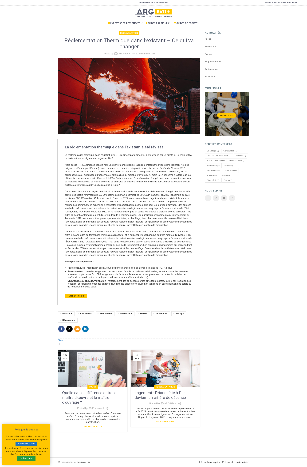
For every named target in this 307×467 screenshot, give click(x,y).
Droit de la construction (219, 156)
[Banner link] (227, 114)
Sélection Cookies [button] (26, 443)
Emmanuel (98, 408)
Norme (143, 314)
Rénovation (68, 320)
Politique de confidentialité (235, 462)
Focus (93, 387)
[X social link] (69, 329)
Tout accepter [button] (26, 458)
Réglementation (129, 33)
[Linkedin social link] (85, 329)
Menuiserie (106, 314)
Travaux (212, 175)
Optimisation (211, 69)
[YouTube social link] (224, 198)
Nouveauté (210, 46)
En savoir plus (93, 426)
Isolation (67, 314)
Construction (230, 151)
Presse (208, 54)
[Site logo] (153, 13)
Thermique (161, 314)
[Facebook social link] (61, 329)
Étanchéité (213, 180)
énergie (180, 314)
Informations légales (209, 462)
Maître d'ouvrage (216, 160)
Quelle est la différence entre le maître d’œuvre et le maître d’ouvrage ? (89, 398)
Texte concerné (75, 296)
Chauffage (86, 314)
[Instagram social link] (216, 198)
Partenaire (210, 76)
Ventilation (126, 314)
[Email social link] (77, 329)
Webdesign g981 (84, 462)
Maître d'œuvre (237, 160)
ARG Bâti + (124, 53)
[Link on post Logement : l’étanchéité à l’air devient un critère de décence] (165, 368)
